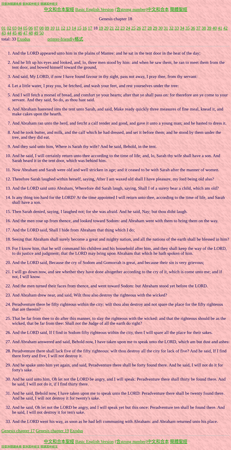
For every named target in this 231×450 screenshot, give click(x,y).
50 (41, 33)
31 (166, 28)
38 (204, 28)
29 (155, 28)
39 (209, 28)
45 (14, 33)
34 (182, 28)
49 (36, 33)
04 (20, 28)
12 (63, 28)
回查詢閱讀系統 (11, 3)
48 (31, 33)
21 (112, 28)
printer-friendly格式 (65, 39)
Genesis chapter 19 (52, 430)
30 (160, 28)
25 (133, 28)
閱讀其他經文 (49, 3)
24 (128, 28)
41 (220, 28)
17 (90, 28)
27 (144, 28)
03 (14, 28)
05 (25, 28)
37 (198, 28)
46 (20, 33)
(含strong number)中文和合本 (142, 9)
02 (9, 28)
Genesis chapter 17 (18, 430)
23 (122, 28)
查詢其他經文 (31, 3)
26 (139, 28)
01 (3, 28)
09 (47, 28)
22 (117, 28)
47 (25, 33)
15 (79, 28)
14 (74, 28)
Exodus (23, 39)
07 (36, 28)
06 (31, 28)
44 (9, 33)
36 (193, 28)
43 (3, 33)
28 (149, 28)
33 (177, 28)
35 (187, 28)
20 (106, 28)
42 (225, 28)
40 (214, 28)
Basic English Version (94, 9)
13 (68, 28)
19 (101, 28)
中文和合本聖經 (59, 9)
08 (41, 28)
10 (52, 28)
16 (84, 28)
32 (171, 28)
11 (58, 28)
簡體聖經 (178, 9)
